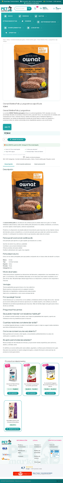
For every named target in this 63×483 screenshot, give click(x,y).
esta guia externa (14, 352)
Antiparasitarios (48, 22)
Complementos (14, 27)
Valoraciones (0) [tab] (39, 164)
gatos (31, 350)
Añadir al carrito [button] (14, 429)
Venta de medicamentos (53, 445)
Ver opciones (13, 393)
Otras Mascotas (10, 21)
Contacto (20, 456)
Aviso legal (37, 462)
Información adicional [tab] (23, 164)
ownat (53, 159)
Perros (25, 16)
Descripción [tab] (9, 164)
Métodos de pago (21, 451)
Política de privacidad (37, 451)
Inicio (10, 16)
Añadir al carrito (17, 139)
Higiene (28, 21)
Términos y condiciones (37, 445)
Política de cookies (37, 457)
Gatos (41, 16)
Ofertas (12, 32)
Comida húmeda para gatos (18, 39)
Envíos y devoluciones (22, 445)
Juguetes (35, 27)
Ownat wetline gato (31, 39)
